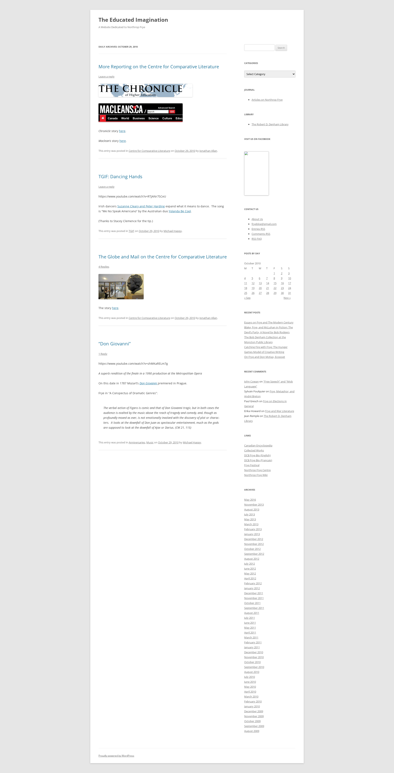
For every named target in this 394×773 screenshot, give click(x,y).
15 (275, 283)
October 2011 (252, 603)
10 (289, 278)
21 (267, 288)
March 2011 (251, 637)
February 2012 (253, 583)
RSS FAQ (257, 239)
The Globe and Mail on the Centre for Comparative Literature (162, 256)
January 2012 (252, 588)
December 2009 (253, 711)
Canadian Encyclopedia (258, 445)
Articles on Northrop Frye (267, 100)
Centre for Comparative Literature (149, 151)
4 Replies (103, 266)
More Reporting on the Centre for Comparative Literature (158, 66)
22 (275, 288)
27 (260, 293)
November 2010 (254, 657)
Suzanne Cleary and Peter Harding (141, 206)
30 (282, 293)
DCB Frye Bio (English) (257, 455)
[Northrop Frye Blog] (256, 194)
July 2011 (249, 618)
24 (289, 288)
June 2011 (250, 623)
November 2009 (254, 716)
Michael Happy (173, 231)
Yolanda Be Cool (180, 211)
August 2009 (251, 731)
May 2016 (250, 499)
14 (267, 283)
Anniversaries (137, 442)
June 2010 (250, 682)
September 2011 (254, 608)
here (122, 131)
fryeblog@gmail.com (264, 224)
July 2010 (249, 677)
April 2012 (250, 578)
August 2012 (251, 559)
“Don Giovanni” (114, 343)
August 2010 (251, 672)
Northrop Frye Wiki (256, 475)
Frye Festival (251, 465)
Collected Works (254, 450)
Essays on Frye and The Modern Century (268, 322)
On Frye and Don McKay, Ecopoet (264, 357)
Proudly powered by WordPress (116, 755)
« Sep (247, 298)
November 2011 (254, 598)
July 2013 (249, 514)
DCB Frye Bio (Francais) (258, 460)
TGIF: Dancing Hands (120, 176)
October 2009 (252, 721)
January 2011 (252, 647)
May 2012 (250, 573)
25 (245, 293)
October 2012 (252, 549)
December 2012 (253, 539)
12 (253, 283)
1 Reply (102, 354)
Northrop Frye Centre (257, 470)
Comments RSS (261, 234)
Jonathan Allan (208, 151)
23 (282, 288)
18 (245, 288)
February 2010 (253, 701)
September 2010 (254, 667)
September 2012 (254, 554)
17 (289, 283)
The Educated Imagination (133, 19)
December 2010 (253, 652)
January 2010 (252, 706)
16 (282, 283)
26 (253, 293)
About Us (257, 219)
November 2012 (254, 544)
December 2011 (253, 593)
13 (260, 283)
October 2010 (252, 662)
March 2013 (251, 524)
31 (289, 293)
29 (275, 293)
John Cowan (251, 381)
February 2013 (253, 529)
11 (245, 283)
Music (149, 442)
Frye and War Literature (279, 411)
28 (267, 293)
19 (253, 288)
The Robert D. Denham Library (270, 124)
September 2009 (254, 726)
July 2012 (249, 563)
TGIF (131, 231)
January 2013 (252, 534)
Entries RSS (258, 229)
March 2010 (251, 696)
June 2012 (250, 568)
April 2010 (250, 691)
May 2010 (250, 687)
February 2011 (253, 642)
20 (260, 288)
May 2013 (250, 519)
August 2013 (251, 509)
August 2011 (251, 613)
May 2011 (250, 627)
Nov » (287, 298)
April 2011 (250, 632)
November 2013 (254, 504)
